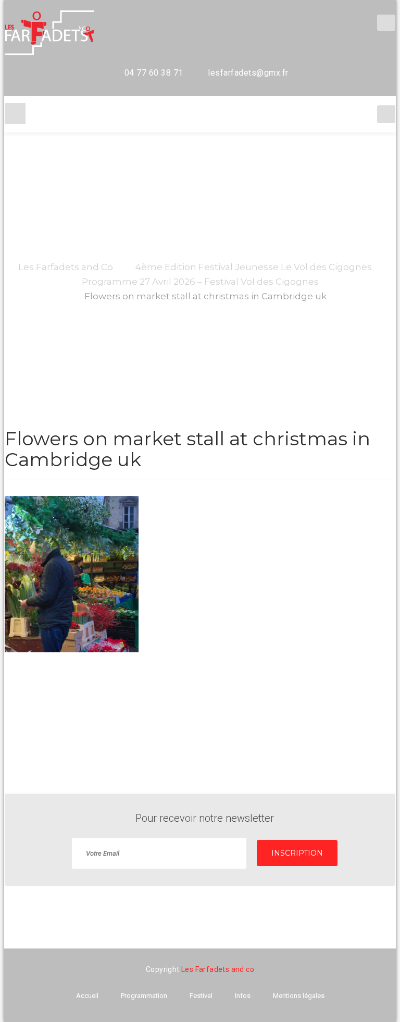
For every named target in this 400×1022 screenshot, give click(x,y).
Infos (243, 996)
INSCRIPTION (297, 853)
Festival (201, 996)
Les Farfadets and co (217, 969)
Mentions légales (298, 996)
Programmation (144, 996)
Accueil (87, 996)
